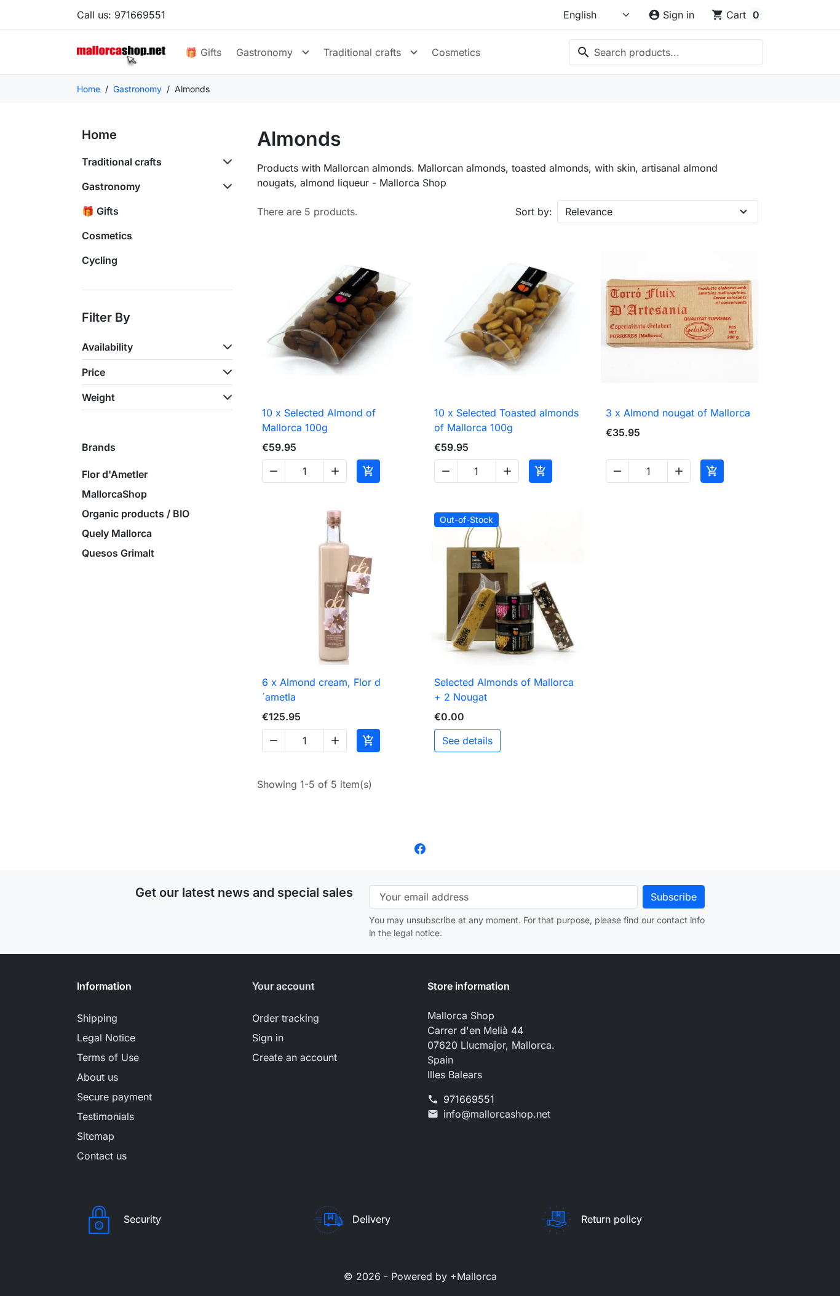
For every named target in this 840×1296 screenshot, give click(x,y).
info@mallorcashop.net (496, 1114)
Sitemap (95, 1136)
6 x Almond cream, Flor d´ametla (321, 689)
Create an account (294, 1057)
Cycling (99, 260)
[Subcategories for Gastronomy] (225, 186)
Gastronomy (264, 52)
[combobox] (666, 52)
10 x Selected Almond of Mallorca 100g (319, 420)
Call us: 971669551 (121, 15)
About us (97, 1077)
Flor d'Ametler (115, 474)
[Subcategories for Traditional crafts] (225, 162)
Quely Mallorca (117, 533)
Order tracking (285, 1018)
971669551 (468, 1099)
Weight (98, 397)
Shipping (97, 1018)
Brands (99, 447)
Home (99, 134)
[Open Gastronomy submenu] (306, 52)
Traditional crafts (362, 52)
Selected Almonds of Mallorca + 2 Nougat (504, 689)
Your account (283, 986)
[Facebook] (420, 848)
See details (467, 740)
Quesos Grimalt (118, 553)
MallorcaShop (114, 494)
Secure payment (114, 1097)
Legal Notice (106, 1038)
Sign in (267, 1038)
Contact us (102, 1156)
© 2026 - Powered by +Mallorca (420, 1276)
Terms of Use (108, 1057)
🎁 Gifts (203, 52)
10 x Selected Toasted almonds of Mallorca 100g (506, 420)
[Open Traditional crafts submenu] (414, 52)
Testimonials (105, 1116)
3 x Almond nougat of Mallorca (678, 413)
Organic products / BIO (135, 513)
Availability (107, 347)
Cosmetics (456, 52)
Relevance (588, 211)
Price (93, 372)
